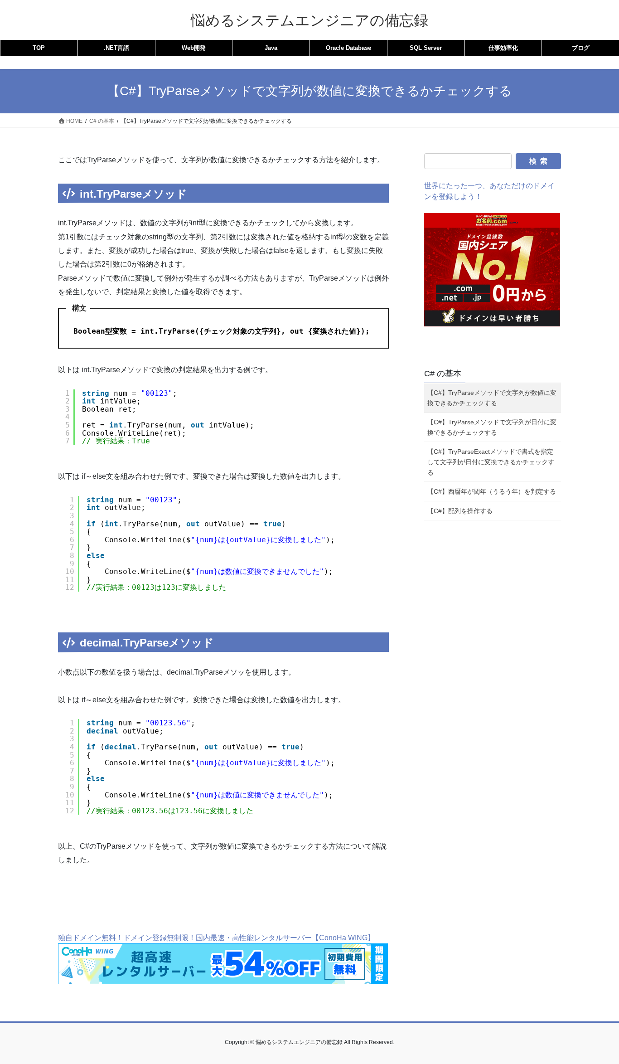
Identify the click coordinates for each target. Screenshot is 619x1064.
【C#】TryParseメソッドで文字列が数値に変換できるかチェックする (491, 398)
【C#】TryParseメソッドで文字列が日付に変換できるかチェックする (491, 427)
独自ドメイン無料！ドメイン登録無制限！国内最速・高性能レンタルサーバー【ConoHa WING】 (216, 938)
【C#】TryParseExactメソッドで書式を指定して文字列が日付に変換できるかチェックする (490, 462)
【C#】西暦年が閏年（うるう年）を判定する (491, 491)
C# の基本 (442, 373)
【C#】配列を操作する (460, 511)
